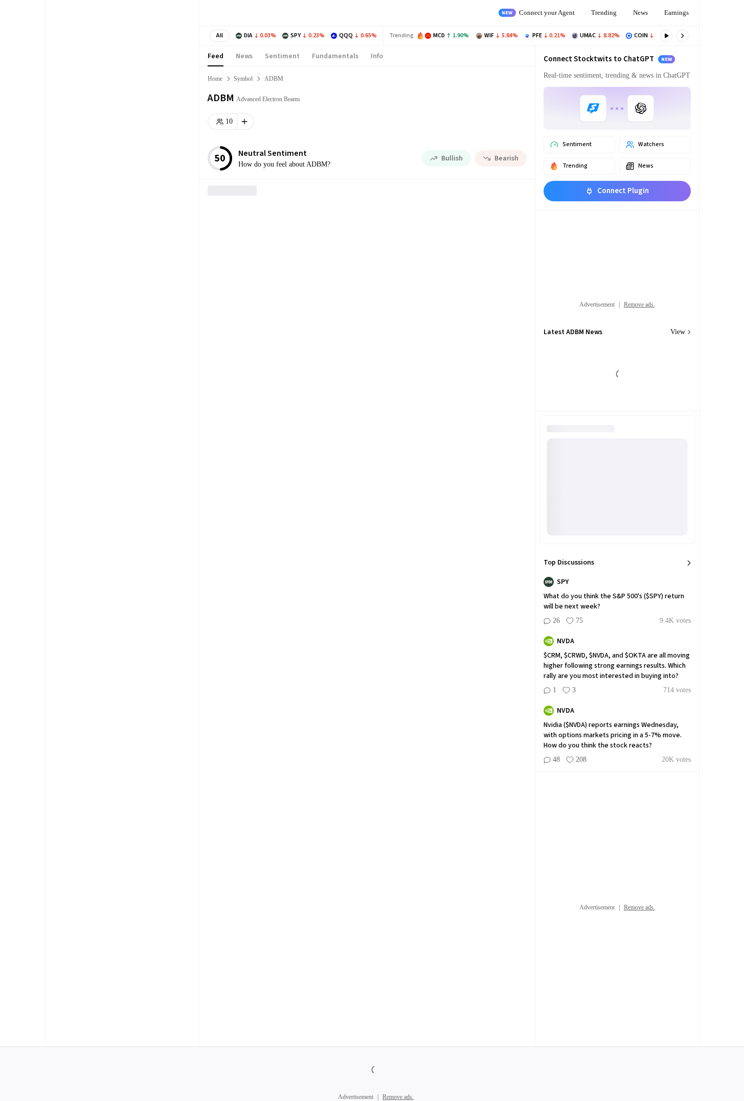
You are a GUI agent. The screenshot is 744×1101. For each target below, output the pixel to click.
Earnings (676, 12)
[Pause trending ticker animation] (666, 36)
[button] (220, 36)
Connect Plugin (623, 190)
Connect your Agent (538, 12)
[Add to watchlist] (245, 121)
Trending (604, 12)
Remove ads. (639, 304)
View (677, 332)
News (640, 12)
